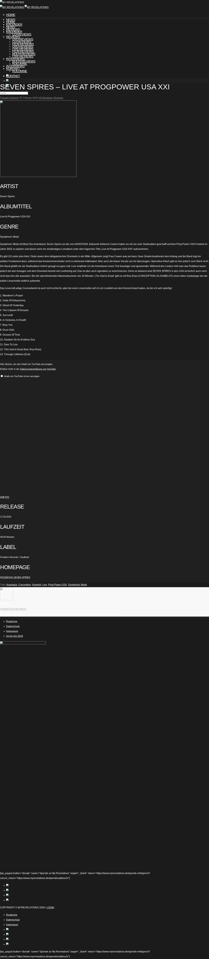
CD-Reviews (21, 41)
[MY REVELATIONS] (24, 7)
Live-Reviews (22, 56)
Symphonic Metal (77, 584)
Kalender (14, 32)
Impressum (12, 631)
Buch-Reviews (23, 61)
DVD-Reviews (22, 46)
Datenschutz (13, 626)
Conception (24, 584)
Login (50, 907)
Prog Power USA (57, 584)
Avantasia (11, 584)
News (10, 27)
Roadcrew (11, 621)
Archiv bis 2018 (14, 636)
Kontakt (13, 76)
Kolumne (19, 71)
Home (10, 14)
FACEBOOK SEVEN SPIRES (15, 577)
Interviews (15, 66)
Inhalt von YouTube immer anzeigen (21, 376)
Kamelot (36, 584)
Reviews (13, 36)
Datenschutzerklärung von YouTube (38, 369)
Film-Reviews (23, 51)
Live (44, 584)
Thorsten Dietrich (9, 98)
